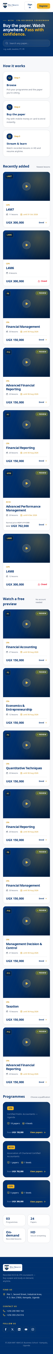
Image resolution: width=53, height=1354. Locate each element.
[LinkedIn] (19, 1329)
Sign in (30, 6)
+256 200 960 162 (15, 1311)
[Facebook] (5, 1329)
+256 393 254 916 (15, 1315)
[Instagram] (32, 1329)
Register (43, 6)
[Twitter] (12, 1329)
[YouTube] (26, 1329)
